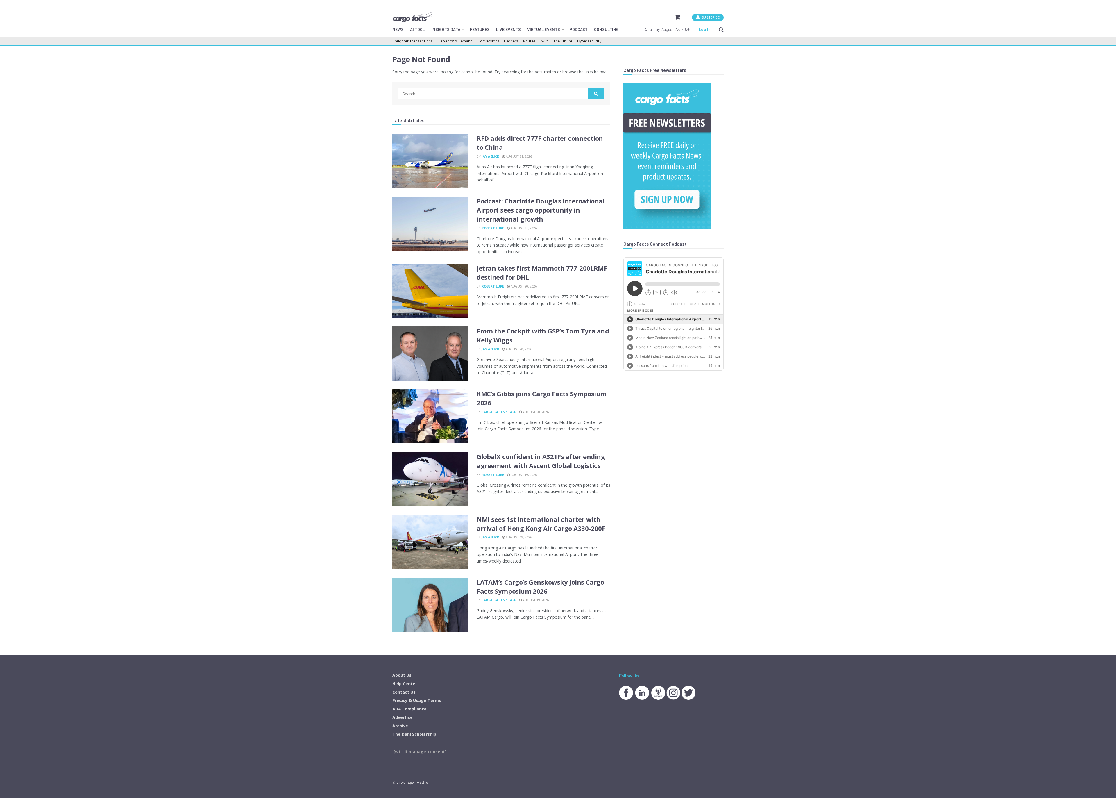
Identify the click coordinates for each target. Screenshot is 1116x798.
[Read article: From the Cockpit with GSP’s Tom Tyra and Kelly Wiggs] (430, 353)
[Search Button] (721, 29)
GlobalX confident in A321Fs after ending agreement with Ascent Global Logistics (541, 461)
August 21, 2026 (518, 156)
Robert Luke (493, 228)
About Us (402, 675)
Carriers (511, 40)
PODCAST (579, 29)
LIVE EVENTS (508, 29)
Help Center (404, 683)
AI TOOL (417, 29)
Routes (529, 40)
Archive (400, 726)
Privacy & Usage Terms (416, 700)
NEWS (398, 29)
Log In (705, 29)
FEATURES (480, 29)
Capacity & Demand (455, 40)
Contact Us (404, 692)
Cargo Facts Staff (499, 412)
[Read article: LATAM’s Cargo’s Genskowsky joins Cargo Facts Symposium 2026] (430, 605)
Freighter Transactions (412, 40)
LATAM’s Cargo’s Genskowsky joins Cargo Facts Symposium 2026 (540, 586)
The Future (562, 40)
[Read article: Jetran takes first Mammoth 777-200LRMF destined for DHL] (430, 291)
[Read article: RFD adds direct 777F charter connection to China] (430, 161)
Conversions (488, 40)
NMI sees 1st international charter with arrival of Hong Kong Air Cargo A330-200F (541, 524)
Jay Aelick (490, 156)
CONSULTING (606, 29)
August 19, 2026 (523, 474)
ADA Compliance (409, 709)
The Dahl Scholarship (414, 734)
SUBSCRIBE (710, 17)
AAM (544, 40)
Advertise (402, 717)
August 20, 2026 (523, 286)
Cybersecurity (589, 40)
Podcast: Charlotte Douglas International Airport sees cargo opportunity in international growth (540, 210)
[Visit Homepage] (412, 17)
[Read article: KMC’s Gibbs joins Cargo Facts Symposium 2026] (430, 416)
